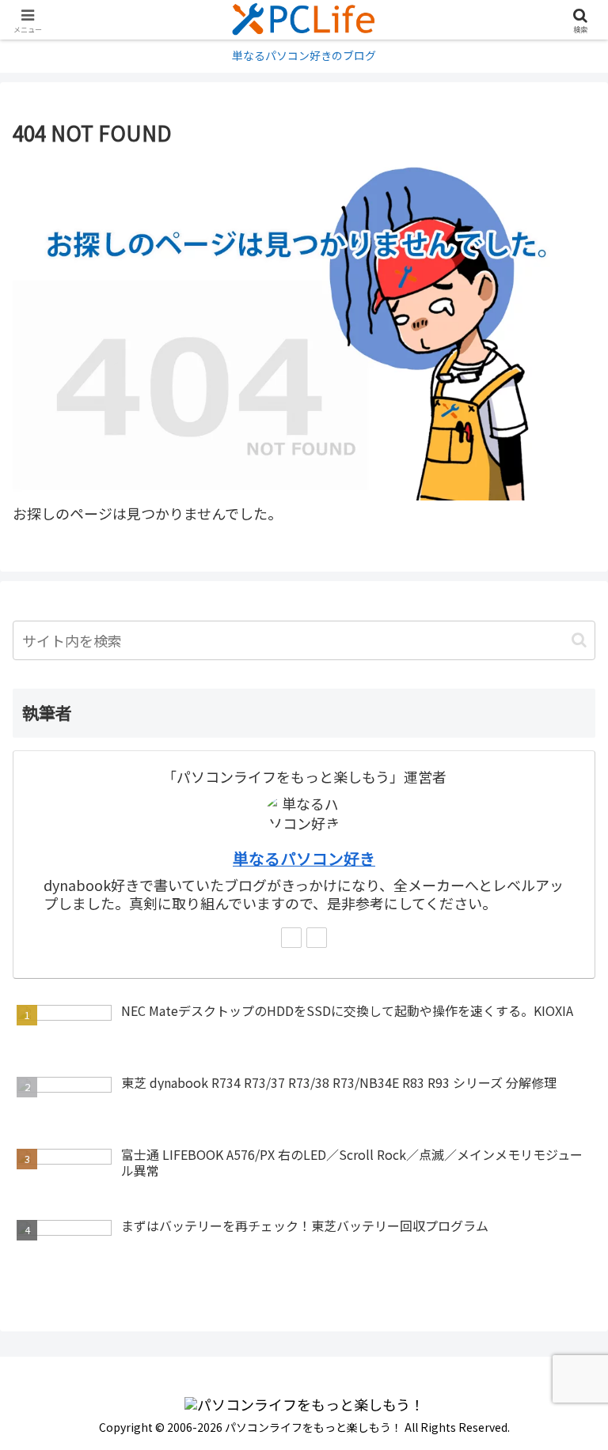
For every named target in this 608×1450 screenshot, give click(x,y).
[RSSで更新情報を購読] (316, 937)
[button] (579, 640)
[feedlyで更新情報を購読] (291, 937)
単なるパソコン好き (304, 858)
